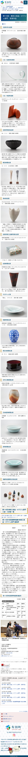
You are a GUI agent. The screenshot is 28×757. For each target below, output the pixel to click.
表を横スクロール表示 (8, 601)
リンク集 (5, 714)
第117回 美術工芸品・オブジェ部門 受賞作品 (13, 689)
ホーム (2, 6)
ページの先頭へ (24, 711)
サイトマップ (6, 721)
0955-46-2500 (9, 653)
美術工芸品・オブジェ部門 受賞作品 (10, 9)
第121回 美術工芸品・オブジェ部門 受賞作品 (13, 697)
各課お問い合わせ (7, 719)
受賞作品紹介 (21, 7)
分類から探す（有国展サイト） (8, 7)
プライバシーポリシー (8, 716)
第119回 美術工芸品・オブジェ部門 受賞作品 (13, 693)
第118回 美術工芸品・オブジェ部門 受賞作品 (13, 684)
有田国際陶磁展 (9, 6)
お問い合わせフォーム (6, 656)
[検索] (22, 2)
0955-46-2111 (8, 742)
